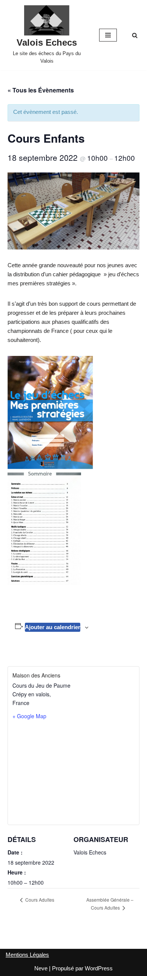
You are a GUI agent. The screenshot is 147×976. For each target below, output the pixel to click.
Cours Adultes (39, 899)
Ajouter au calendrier (52, 627)
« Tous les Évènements (41, 90)
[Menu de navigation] (108, 35)
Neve (40, 968)
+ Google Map (29, 716)
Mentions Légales (27, 954)
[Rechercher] (135, 35)
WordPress (99, 968)
